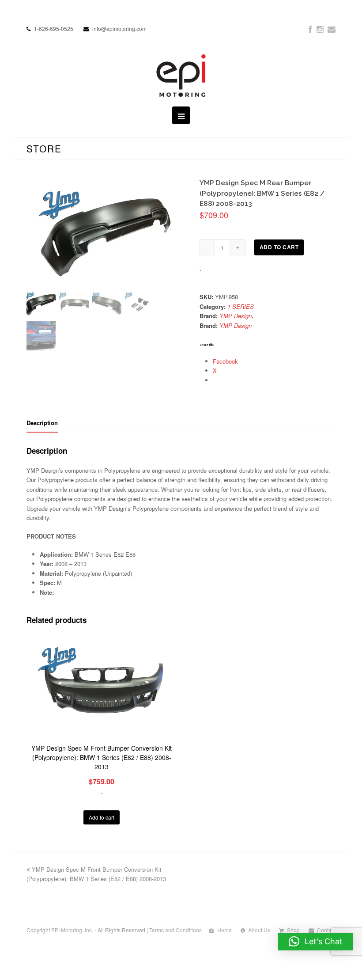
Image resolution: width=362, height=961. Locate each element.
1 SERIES (240, 306)
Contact (326, 930)
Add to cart (279, 247)
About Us (259, 930)
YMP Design (235, 315)
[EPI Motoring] (181, 75)
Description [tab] (42, 422)
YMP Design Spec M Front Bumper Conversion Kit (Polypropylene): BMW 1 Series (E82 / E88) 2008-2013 (96, 874)
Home (224, 930)
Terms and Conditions (175, 930)
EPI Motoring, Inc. (72, 930)
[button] (315, 941)
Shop (293, 930)
